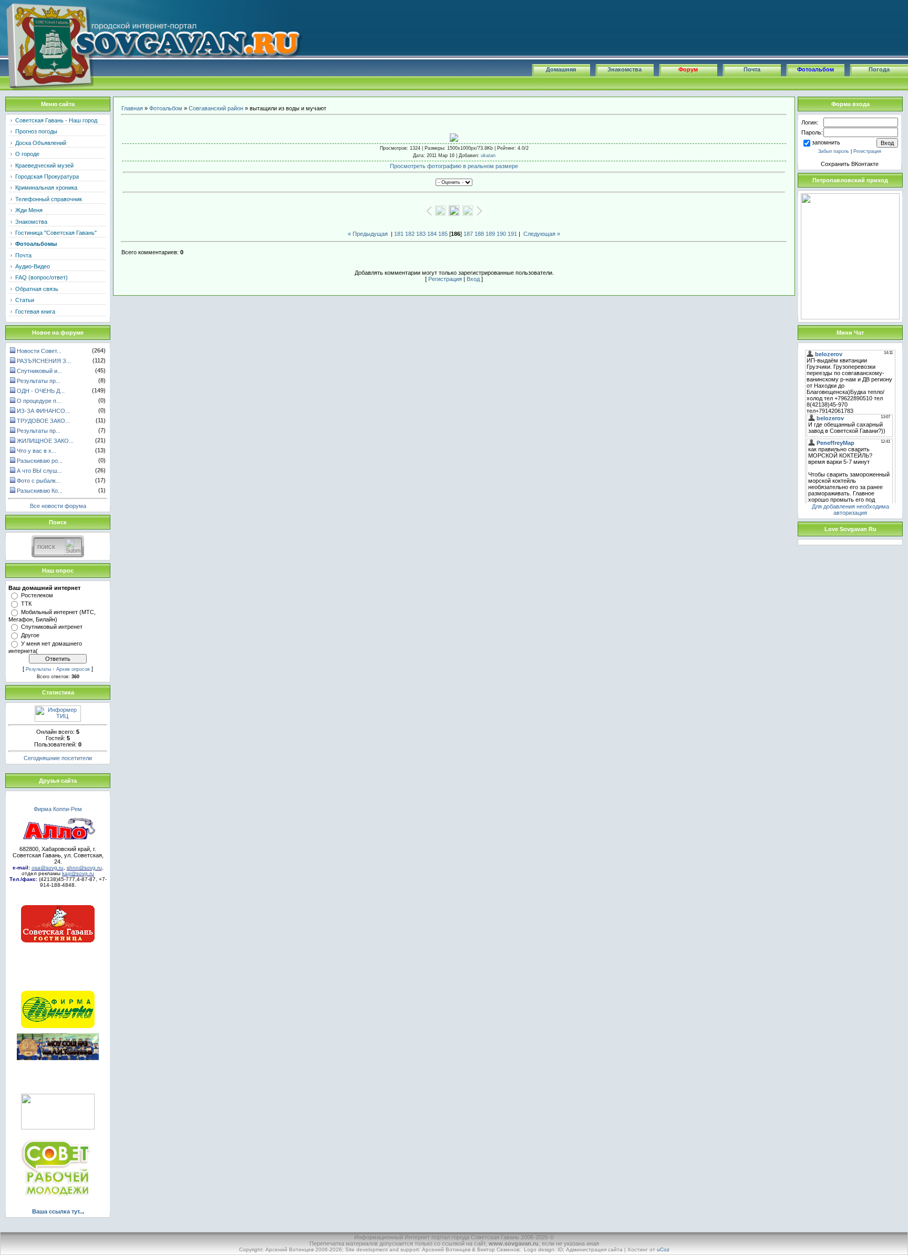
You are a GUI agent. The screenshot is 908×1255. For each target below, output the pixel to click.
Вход (473, 279)
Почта (752, 69)
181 (399, 234)
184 (432, 234)
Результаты (38, 669)
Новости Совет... (39, 351)
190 (501, 234)
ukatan (488, 155)
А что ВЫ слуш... (39, 471)
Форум (688, 69)
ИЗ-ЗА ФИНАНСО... (43, 411)
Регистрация (445, 279)
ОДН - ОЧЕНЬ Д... (41, 391)
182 (410, 234)
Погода (879, 69)
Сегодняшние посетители (58, 758)
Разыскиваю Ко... (40, 491)
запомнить (826, 142)
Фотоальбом (815, 69)
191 (512, 234)
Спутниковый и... (39, 371)
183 (421, 234)
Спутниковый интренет (51, 627)
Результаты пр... (38, 381)
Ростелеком (37, 595)
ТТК (26, 603)
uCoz (663, 1249)
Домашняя (561, 69)
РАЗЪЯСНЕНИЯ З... (44, 361)
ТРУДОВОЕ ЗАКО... (43, 421)
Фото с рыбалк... (38, 481)
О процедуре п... (39, 401)
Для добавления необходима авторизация (850, 509)
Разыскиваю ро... (40, 461)
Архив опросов (73, 669)
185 (443, 234)
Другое (30, 635)
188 (479, 234)
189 (490, 234)
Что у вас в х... (36, 451)
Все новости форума (58, 506)
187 (468, 234)
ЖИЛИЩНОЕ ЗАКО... (45, 441)
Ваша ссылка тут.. (57, 1211)
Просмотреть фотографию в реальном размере (454, 166)
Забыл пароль (833, 151)
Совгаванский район (216, 108)
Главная (132, 108)
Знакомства (624, 69)
